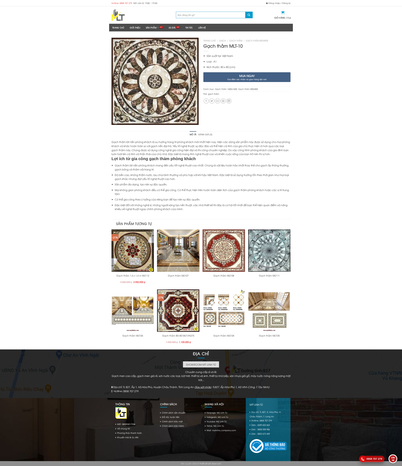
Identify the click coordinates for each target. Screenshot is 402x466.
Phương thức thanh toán (129, 432)
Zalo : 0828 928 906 (260, 429)
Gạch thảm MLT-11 (269, 275)
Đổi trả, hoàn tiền (170, 417)
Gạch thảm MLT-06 (132, 335)
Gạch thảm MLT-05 (269, 335)
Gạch (222, 40)
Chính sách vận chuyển (174, 412)
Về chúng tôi (123, 428)
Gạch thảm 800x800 (257, 40)
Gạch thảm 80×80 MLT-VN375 (178, 335)
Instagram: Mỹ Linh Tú (217, 417)
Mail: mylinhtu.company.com (221, 430)
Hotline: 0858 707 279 (121, 3)
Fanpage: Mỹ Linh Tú (217, 412)
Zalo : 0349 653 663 (260, 424)
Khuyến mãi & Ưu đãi (127, 437)
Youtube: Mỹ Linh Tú (217, 421)
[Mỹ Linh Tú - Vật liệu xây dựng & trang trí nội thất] (130, 15)
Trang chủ (118, 27)
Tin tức (189, 27)
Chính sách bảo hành (173, 425)
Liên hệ (202, 27)
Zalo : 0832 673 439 (260, 433)
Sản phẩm (151, 27)
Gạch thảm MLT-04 (223, 335)
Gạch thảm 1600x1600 (226, 89)
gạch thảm (213, 93)
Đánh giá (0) (205, 134)
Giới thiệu (135, 27)
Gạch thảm (235, 40)
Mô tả (193, 134)
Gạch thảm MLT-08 (223, 275)
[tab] (193, 134)
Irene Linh (216, 463)
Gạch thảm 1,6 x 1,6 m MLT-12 (132, 275)
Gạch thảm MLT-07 (178, 275)
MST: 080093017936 (126, 424)
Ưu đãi (172, 27)
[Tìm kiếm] (249, 15)
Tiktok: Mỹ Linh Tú (215, 425)
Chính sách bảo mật (172, 421)
